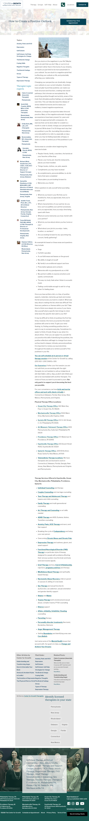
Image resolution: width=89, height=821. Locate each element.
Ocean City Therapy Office (48, 406)
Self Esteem (21, 51)
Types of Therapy (22, 77)
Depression (20, 47)
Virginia (64, 725)
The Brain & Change (23, 60)
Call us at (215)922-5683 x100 (77, 799)
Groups (40, 5)
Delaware (54, 725)
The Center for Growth (13, 812)
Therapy (33, 5)
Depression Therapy (23, 81)
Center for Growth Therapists (34, 696)
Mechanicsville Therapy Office (49, 413)
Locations (70, 5)
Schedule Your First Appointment (73, 22)
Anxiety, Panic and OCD (24, 44)
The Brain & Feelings (23, 70)
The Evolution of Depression (26, 678)
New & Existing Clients (77, 814)
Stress (19, 74)
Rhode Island (55, 719)
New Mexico (55, 742)
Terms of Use (61, 812)
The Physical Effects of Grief (26, 681)
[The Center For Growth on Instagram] (73, 803)
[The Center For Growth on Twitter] (77, 803)
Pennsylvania (56, 707)
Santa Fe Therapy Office (47, 451)
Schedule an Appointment (30, 812)
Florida (63, 730)
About (55, 5)
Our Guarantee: (40, 365)
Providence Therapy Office (48, 437)
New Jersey (55, 713)
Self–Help (47, 5)
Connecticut (55, 736)
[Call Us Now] (63, 5)
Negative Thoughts (23, 67)
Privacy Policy (51, 812)
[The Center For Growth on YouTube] (81, 803)
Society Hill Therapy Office (48, 420)
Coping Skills (21, 63)
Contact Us (82, 5)
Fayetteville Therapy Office (48, 444)
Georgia (54, 730)
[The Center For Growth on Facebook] (69, 803)
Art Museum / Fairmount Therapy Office (53, 427)
